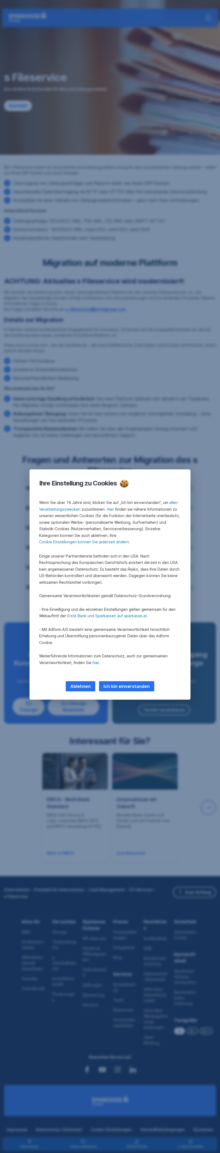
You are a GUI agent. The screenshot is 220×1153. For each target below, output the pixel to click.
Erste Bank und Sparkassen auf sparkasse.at (107, 615)
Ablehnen (80, 686)
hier (96, 662)
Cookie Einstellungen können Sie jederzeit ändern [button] (84, 542)
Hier (110, 509)
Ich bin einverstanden (127, 686)
